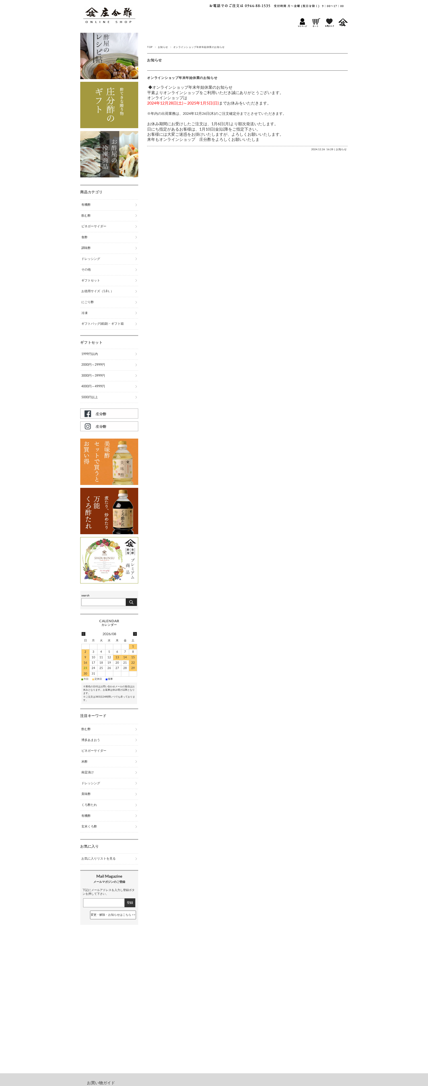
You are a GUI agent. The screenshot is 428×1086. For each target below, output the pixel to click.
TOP (150, 47)
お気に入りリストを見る (98, 858)
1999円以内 (89, 354)
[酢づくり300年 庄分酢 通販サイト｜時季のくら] (109, 27)
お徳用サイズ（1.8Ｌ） (97, 291)
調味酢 (86, 248)
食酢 (84, 237)
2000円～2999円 (93, 364)
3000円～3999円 (93, 375)
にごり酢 (87, 302)
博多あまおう (90, 740)
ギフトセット (90, 280)
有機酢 (86, 204)
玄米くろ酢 (89, 826)
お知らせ (163, 47)
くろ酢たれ (89, 805)
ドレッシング (90, 259)
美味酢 (86, 794)
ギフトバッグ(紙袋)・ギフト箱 (102, 323)
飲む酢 (86, 215)
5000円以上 (89, 397)
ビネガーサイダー (93, 226)
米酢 (84, 761)
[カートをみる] (316, 26)
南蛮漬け (87, 772)
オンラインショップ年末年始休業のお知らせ (182, 78)
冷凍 (84, 313)
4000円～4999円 (93, 386)
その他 (86, 269)
